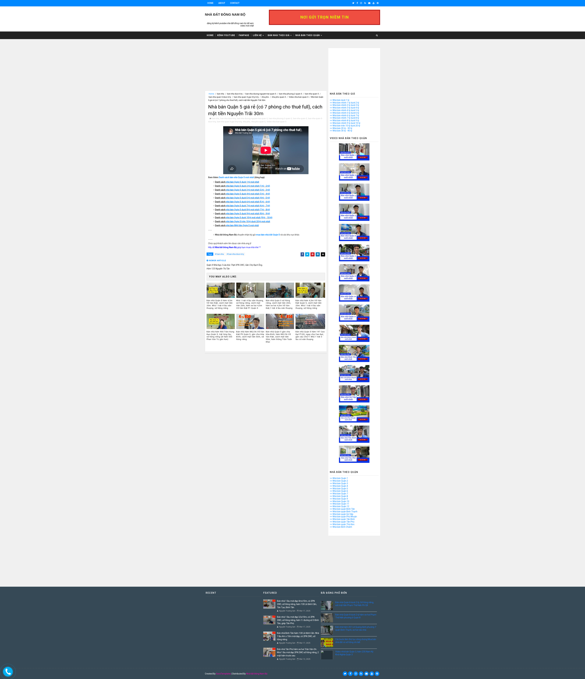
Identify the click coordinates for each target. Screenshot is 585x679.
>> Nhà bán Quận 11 (339, 504)
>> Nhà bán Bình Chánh (341, 527)
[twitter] (353, 3)
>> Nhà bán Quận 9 (339, 499)
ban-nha (220, 94)
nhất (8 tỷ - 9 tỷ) (262, 213)
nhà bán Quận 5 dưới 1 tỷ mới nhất (242, 182)
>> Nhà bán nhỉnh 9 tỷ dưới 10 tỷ (345, 123)
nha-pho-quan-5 (279, 97)
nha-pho (265, 97)
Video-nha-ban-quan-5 (298, 97)
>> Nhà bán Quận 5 (339, 488)
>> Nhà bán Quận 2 (339, 481)
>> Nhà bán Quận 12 (339, 506)
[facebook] (357, 3)
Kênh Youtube (226, 35)
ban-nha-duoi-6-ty (235, 94)
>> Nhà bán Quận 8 (339, 496)
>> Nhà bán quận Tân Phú (342, 522)
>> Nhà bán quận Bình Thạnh (343, 511)
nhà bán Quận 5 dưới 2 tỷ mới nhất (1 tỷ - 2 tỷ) (248, 186)
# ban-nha (219, 254)
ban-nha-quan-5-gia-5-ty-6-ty (246, 97)
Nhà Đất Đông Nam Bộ (256, 673)
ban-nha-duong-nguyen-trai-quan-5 (260, 94)
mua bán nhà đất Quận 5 (268, 234)
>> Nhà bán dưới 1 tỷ (339, 100)
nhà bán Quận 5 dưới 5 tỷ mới (240, 198)
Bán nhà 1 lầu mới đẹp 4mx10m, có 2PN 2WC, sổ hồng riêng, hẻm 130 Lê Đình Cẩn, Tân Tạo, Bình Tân (297, 604)
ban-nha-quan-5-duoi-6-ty (220, 97)
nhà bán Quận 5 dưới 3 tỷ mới (240, 190)
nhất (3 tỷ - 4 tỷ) (262, 194)
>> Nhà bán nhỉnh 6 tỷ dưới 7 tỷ (344, 115)
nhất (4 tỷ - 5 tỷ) (262, 198)
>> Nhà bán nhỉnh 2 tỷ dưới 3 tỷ (344, 105)
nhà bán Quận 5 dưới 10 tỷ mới (241, 217)
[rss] (365, 3)
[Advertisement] (266, 69)
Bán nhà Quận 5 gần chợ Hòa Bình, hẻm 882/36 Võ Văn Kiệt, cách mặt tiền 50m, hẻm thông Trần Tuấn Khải (279, 337)
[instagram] (361, 3)
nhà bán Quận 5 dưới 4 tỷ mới (240, 194)
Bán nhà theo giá (278, 35)
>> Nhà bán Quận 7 (339, 493)
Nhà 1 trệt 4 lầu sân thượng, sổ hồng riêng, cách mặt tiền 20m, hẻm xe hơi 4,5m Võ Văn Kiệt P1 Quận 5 (250, 304)
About (221, 3)
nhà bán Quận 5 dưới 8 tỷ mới (240, 209)
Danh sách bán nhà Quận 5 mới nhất (236, 177)
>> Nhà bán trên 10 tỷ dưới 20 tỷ (345, 125)
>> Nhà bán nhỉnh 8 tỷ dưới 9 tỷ (344, 120)
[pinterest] (377, 3)
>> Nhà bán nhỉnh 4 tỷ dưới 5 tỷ (344, 110)
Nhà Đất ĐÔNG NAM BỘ (225, 14)
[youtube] (373, 3)
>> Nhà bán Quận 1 (339, 478)
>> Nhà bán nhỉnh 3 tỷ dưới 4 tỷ (344, 107)
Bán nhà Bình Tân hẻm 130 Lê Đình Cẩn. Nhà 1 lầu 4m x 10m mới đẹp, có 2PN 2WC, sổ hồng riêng (298, 636)
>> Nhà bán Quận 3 (339, 483)
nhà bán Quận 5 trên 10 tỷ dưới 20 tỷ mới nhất (248, 221)
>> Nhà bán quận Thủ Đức (342, 524)
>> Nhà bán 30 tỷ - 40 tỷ (341, 130)
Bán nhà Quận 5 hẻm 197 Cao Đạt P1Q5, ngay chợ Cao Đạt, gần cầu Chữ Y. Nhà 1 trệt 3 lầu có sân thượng (310, 335)
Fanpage (244, 35)
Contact (234, 3)
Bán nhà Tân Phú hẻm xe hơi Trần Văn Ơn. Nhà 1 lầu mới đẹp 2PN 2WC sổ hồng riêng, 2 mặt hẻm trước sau (298, 652)
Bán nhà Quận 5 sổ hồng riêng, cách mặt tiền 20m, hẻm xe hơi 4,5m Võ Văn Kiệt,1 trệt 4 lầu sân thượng (279, 304)
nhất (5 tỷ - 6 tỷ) (262, 201)
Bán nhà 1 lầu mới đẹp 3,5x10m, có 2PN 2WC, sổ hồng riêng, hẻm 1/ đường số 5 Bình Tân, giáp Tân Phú (298, 620)
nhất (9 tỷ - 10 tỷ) (264, 217)
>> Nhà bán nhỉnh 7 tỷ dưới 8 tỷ (344, 118)
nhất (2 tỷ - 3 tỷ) (262, 190)
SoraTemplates (223, 673)
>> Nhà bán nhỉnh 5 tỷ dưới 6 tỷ (344, 113)
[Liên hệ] (7, 671)
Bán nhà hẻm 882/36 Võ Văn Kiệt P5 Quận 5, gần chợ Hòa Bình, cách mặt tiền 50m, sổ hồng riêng (250, 335)
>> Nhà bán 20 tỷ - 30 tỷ (341, 128)
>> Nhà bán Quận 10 (339, 501)
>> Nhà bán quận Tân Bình (342, 519)
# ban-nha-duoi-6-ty (235, 254)
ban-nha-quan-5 (312, 94)
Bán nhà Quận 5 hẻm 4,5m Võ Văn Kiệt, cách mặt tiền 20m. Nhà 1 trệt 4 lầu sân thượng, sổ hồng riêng (220, 304)
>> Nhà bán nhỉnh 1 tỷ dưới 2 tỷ (344, 102)
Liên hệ (257, 35)
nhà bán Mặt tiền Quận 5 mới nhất (242, 225)
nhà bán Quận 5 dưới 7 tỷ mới (240, 205)
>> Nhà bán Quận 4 (339, 486)
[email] (369, 3)
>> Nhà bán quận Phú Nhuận (343, 516)
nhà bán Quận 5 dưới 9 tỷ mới (240, 213)
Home (210, 3)
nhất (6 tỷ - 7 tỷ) (262, 205)
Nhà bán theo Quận (307, 35)
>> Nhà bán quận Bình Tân (342, 509)
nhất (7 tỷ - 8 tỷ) (262, 209)
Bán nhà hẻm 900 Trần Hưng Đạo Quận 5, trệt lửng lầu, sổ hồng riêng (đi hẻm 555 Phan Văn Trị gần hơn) (220, 335)
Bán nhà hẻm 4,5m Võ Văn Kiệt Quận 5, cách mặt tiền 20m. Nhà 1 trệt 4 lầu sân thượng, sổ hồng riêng (309, 304)
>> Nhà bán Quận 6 (339, 491)
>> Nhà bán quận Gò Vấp (341, 514)
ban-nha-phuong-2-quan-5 (290, 94)
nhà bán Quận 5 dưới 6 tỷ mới (240, 201)
